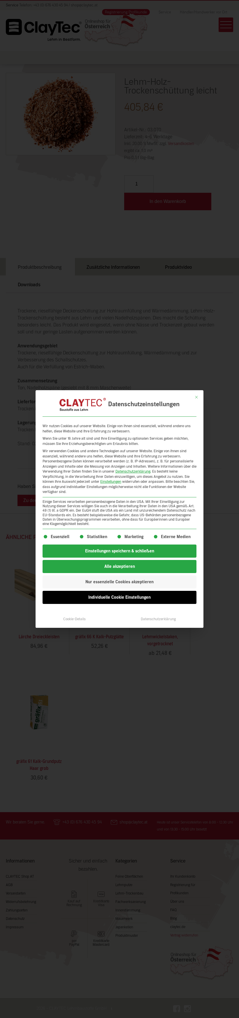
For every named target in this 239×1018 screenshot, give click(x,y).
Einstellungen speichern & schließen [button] (119, 551)
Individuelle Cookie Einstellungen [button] (119, 597)
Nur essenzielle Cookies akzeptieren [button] (119, 581)
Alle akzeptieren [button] (119, 566)
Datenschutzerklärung (132, 471)
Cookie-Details (74, 619)
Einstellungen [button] (110, 482)
